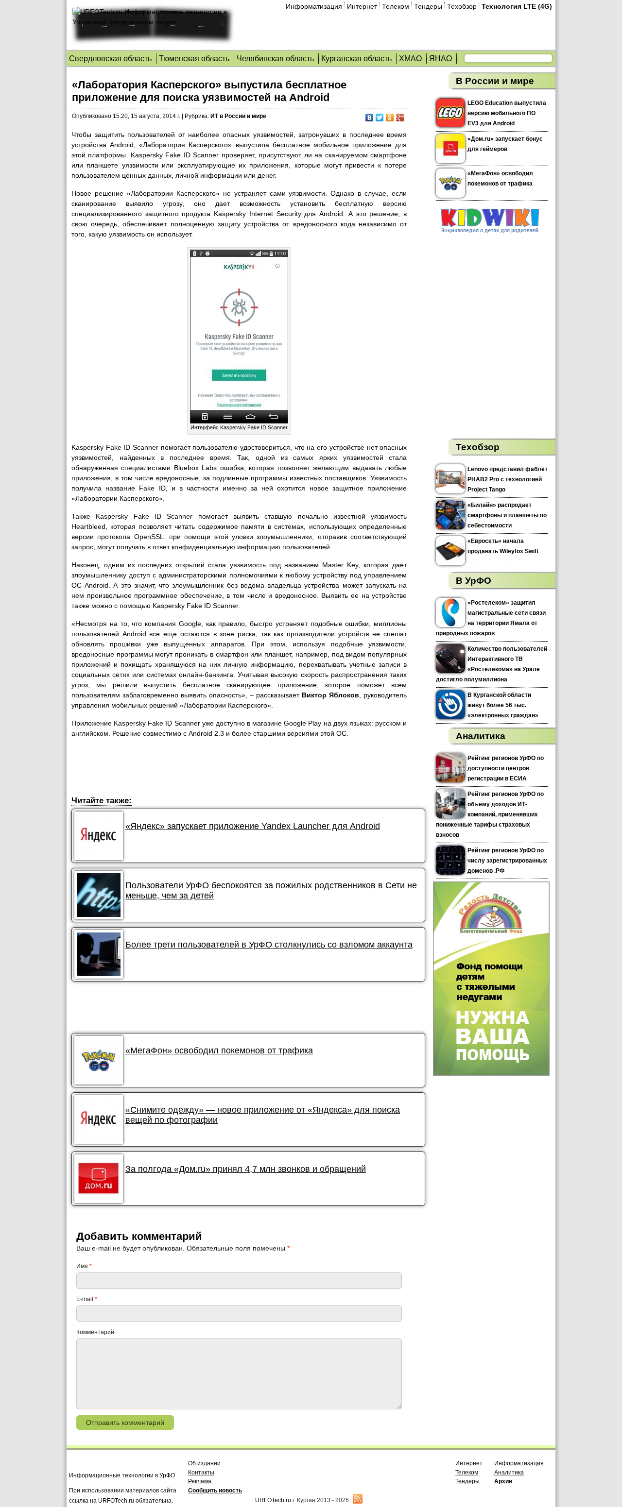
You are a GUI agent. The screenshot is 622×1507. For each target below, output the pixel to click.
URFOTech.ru (273, 1500)
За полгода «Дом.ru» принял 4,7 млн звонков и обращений (245, 1169)
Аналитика (480, 736)
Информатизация (314, 6)
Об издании (204, 1463)
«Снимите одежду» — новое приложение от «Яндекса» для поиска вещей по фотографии (262, 1115)
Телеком (395, 6)
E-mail (86, 1299)
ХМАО (410, 58)
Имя (84, 1266)
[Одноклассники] (390, 117)
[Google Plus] (400, 117)
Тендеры (428, 6)
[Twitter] (380, 117)
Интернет (362, 6)
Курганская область (356, 58)
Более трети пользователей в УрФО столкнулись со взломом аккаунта (269, 944)
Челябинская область (275, 58)
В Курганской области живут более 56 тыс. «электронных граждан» (502, 705)
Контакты (201, 1472)
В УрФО (473, 581)
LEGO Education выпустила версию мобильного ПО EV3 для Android (506, 113)
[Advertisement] (248, 768)
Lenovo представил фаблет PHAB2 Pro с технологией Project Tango (507, 479)
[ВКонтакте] (369, 117)
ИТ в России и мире (238, 116)
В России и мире (495, 81)
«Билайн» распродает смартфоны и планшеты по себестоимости (507, 515)
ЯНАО (440, 58)
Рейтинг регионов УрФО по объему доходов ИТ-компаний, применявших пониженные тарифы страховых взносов (490, 814)
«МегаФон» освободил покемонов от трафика (219, 1050)
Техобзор (462, 6)
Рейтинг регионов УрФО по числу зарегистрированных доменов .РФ (507, 860)
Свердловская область (110, 58)
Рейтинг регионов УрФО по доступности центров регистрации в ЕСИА (505, 768)
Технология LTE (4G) (517, 6)
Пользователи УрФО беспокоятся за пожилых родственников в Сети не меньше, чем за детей (271, 890)
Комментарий (95, 1332)
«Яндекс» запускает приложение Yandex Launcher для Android (252, 826)
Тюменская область (194, 58)
